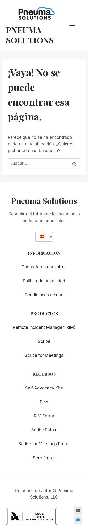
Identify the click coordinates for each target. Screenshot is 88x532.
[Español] (42, 237)
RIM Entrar (44, 416)
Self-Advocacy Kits (44, 388)
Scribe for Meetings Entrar (44, 443)
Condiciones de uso (44, 294)
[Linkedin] (78, 510)
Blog (44, 402)
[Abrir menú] (74, 25)
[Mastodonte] (78, 520)
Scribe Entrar (44, 430)
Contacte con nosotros (44, 266)
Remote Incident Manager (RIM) (44, 327)
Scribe (44, 341)
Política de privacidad (44, 280)
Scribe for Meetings (44, 355)
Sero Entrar (44, 457)
